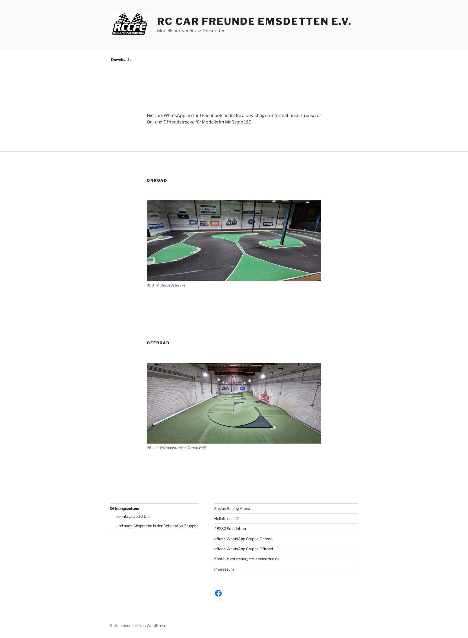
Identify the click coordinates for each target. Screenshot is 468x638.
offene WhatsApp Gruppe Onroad (243, 538)
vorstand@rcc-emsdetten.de (255, 558)
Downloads (121, 59)
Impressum (224, 569)
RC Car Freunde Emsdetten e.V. (254, 21)
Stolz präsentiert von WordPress (138, 625)
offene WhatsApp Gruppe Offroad (243, 548)
